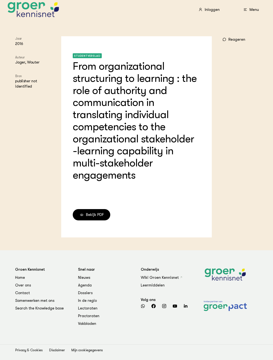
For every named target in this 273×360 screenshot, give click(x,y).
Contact (22, 293)
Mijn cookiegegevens (87, 350)
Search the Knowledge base (39, 308)
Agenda (85, 285)
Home (20, 277)
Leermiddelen (153, 285)
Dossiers (85, 293)
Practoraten (88, 316)
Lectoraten (87, 308)
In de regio (87, 300)
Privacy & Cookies (29, 350)
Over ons (23, 285)
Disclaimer (57, 350)
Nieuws (84, 277)
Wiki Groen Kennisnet (160, 277)
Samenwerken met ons (34, 300)
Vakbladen (87, 323)
